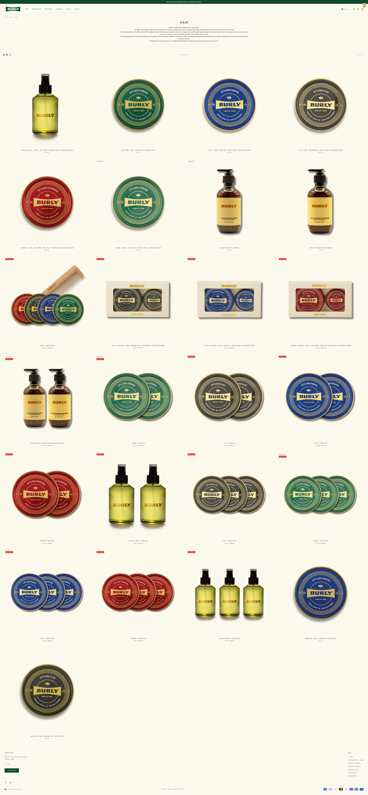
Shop (11, 17)
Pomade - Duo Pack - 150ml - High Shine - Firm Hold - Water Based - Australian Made (320, 345)
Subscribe (11, 770)
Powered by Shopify (178, 789)
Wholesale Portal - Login (355, 760)
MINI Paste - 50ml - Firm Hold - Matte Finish (320, 638)
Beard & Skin (36, 9)
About (77, 9)
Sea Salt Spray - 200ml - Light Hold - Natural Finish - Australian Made (47, 150)
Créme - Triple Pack (321, 541)
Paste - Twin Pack (320, 443)
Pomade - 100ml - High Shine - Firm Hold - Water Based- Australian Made (47, 248)
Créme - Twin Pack (138, 443)
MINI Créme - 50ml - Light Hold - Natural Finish (138, 150)
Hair (26, 9)
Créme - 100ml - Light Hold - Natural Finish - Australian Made (138, 248)
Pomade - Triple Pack (138, 638)
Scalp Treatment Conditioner (321, 248)
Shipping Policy (353, 769)
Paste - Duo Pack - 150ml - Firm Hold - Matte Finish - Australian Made (229, 345)
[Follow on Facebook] (6, 783)
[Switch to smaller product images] (7, 54)
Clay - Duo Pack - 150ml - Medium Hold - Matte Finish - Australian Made (138, 345)
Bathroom (48, 9)
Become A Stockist (354, 763)
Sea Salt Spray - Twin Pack (138, 541)
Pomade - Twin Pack (47, 541)
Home (6, 17)
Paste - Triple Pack (47, 638)
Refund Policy (352, 776)
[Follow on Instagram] (11, 783)
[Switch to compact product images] (10, 54)
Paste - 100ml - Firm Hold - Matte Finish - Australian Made (229, 150)
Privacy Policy (352, 772)
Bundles (59, 9)
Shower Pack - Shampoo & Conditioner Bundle (47, 443)
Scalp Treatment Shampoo (229, 248)
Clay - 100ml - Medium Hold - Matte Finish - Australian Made (321, 150)
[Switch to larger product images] (4, 54)
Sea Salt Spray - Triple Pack (229, 638)
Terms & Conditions (354, 766)
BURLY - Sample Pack (47, 345)
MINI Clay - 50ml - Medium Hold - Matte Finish (47, 736)
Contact (350, 757)
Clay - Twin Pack (230, 443)
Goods (68, 9)
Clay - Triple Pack (229, 541)
